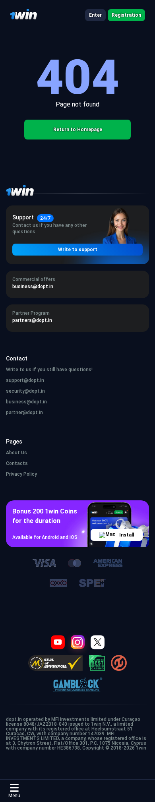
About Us (16, 452)
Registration (126, 15)
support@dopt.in (25, 380)
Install (126, 535)
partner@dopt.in (24, 412)
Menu (14, 795)
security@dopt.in (25, 391)
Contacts (17, 463)
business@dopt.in (26, 402)
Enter (95, 15)
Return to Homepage (77, 129)
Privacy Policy (21, 474)
